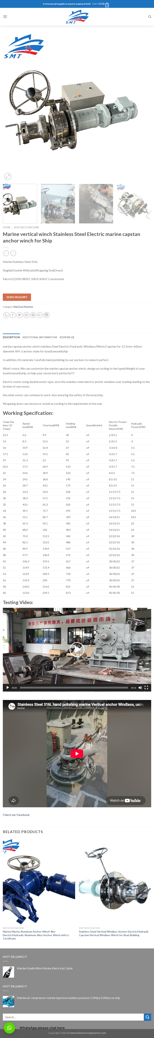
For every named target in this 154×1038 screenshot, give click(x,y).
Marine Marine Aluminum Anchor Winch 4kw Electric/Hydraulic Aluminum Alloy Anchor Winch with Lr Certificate (36, 935)
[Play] (8, 688)
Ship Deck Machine (26, 227)
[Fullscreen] (146, 688)
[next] (143, 107)
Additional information (40, 337)
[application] (77, 650)
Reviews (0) (67, 337)
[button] (77, 649)
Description (11, 337)
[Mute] (140, 688)
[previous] (10, 107)
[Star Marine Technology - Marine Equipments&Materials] (77, 16)
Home (6, 227)
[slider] (74, 688)
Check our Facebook (16, 814)
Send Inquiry (16, 297)
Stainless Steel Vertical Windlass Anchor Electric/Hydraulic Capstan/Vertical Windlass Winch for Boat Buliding (114, 933)
